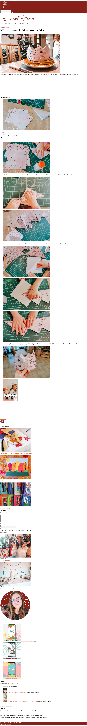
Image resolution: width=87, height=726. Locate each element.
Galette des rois (3, 419)
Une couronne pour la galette (11, 137)
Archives (2, 706)
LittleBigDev (9, 724)
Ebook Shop (5, 6)
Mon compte (5, 7)
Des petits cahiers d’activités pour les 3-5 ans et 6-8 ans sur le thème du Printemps (23, 701)
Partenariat (5, 4)
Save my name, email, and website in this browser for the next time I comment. (16, 530)
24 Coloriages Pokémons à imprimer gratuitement (17, 692)
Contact (4, 3)
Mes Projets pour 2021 (5, 560)
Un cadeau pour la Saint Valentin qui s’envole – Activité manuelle (16, 453)
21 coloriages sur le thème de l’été (14, 696)
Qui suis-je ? (5, 2)
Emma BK (7, 422)
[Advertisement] (35, 84)
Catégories (2, 683)
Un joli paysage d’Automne (7, 480)
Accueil (4, 1)
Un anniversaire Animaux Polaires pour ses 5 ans (12, 588)
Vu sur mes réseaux (6, 5)
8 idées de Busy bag (5, 508)
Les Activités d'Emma (4, 27)
